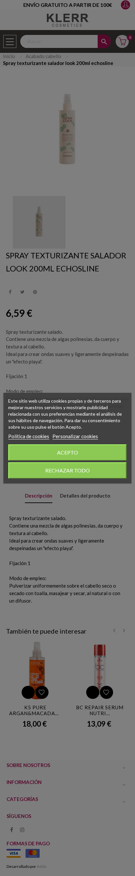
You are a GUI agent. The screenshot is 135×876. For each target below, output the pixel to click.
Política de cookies (28, 436)
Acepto (67, 452)
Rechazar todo (67, 470)
